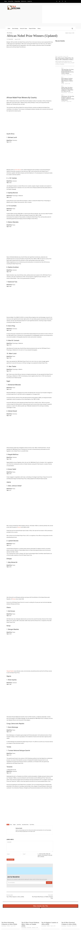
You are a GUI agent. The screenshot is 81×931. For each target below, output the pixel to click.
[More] (27, 820)
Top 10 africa (32, 824)
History (56, 56)
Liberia (19, 527)
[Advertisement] (61, 14)
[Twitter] (65, 1)
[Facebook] (57, 1)
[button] (72, 28)
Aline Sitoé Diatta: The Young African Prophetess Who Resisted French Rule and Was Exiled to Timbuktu (67, 71)
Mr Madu (62, 83)
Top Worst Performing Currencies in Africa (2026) (9, 923)
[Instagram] (59, 1)
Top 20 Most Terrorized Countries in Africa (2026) (68, 923)
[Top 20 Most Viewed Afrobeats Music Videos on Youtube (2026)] (31, 915)
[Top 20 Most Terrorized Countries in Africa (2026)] (70, 915)
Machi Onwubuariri (64, 92)
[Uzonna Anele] (11, 830)
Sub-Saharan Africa (25, 824)
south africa (19, 824)
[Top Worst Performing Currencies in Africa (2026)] (11, 915)
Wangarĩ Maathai (10, 671)
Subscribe (49, 882)
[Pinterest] (62, 1)
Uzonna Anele (10, 39)
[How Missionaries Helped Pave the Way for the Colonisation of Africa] (64, 48)
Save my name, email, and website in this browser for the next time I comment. (45, 855)
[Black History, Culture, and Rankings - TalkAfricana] (24, 7)
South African (18, 169)
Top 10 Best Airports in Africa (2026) (15, 896)
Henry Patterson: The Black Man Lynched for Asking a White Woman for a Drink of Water (67, 80)
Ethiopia (14, 599)
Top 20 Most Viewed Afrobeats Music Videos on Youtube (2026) (30, 924)
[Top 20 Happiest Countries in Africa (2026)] (50, 915)
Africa (11, 824)
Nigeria (14, 824)
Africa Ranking (9, 32)
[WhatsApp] (24, 820)
